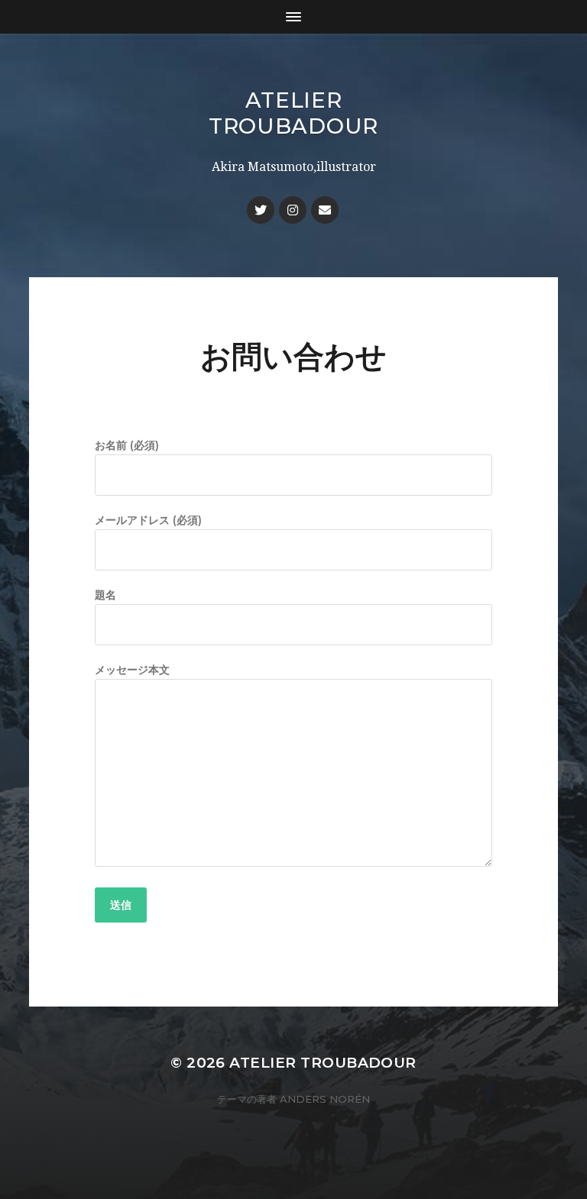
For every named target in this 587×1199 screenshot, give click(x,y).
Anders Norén (325, 1099)
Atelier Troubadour (293, 113)
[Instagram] (292, 210)
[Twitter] (260, 210)
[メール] (325, 210)
